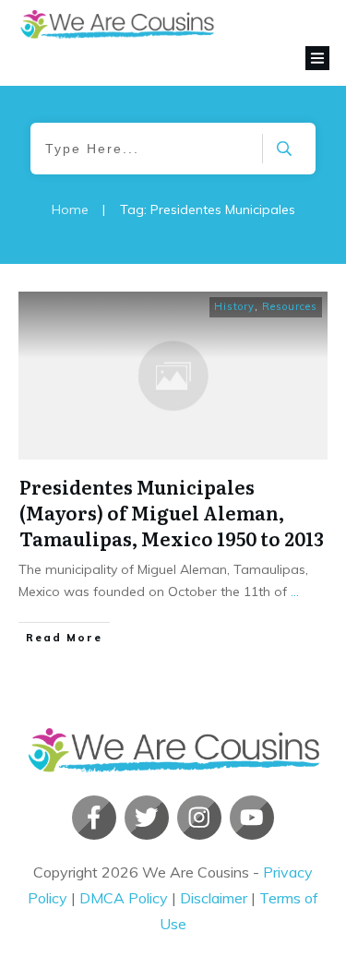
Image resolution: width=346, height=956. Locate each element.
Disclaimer (213, 898)
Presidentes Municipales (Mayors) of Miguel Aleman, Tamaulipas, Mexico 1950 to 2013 (171, 512)
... (295, 591)
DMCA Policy (123, 898)
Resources (289, 306)
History (234, 306)
